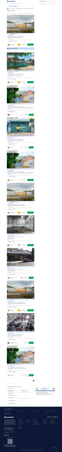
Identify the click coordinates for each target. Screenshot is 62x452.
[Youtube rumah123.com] (53, 417)
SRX (43, 424)
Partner (20, 424)
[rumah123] (9, 417)
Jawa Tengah (14, 383)
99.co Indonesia (45, 421)
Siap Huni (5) (15, 13)
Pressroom (20, 427)
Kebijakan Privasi (36, 421)
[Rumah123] (11, 1)
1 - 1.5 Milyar (31, 50)
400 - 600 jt (15, 50)
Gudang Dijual (10, 383)
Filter (8, 8)
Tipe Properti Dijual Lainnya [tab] (8, 408)
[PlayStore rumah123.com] (13, 446)
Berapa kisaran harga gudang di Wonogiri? (42, 392)
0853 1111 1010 (11, 429)
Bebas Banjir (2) (26, 13)
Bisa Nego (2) (31, 13)
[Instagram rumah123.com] (51, 417)
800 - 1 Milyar (26, 50)
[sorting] (10, 8)
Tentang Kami (20, 421)
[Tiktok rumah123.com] (57, 417)
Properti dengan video (19, 8)
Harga (23, 8)
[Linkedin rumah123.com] (55, 417)
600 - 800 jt (20, 50)
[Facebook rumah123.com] (48, 417)
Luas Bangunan (31, 8)
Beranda (8, 383)
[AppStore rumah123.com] (7, 446)
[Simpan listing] (33, 15)
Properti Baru (13, 8)
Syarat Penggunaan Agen (37, 424)
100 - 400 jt (9, 50)
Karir (19, 425)
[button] (19, 6)
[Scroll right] (33, 13)
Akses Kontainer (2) (20, 13)
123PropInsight (20, 428)
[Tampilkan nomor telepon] (25, 45)
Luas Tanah (27, 8)
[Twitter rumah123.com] (49, 417)
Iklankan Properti (28, 421)
